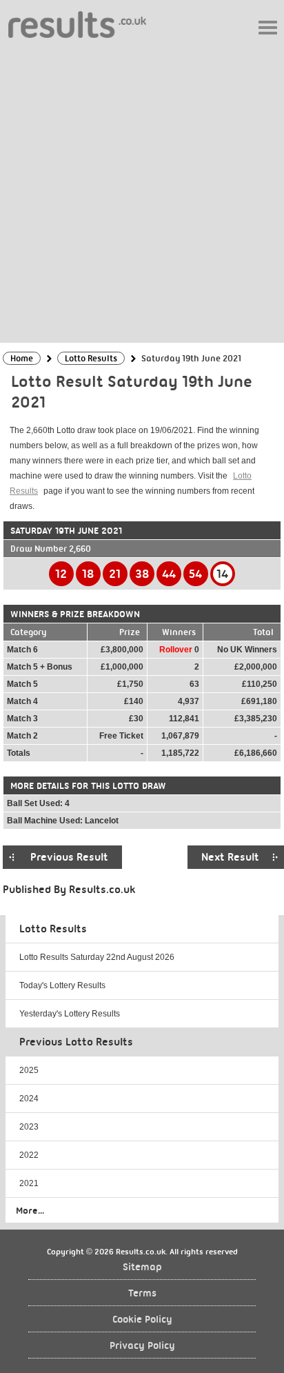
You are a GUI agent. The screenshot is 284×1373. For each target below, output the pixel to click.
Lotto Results (53, 929)
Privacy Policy (142, 1346)
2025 (29, 1070)
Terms (142, 1293)
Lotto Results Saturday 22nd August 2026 (96, 957)
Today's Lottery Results (62, 985)
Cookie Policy (142, 1319)
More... (30, 1210)
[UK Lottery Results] (77, 24)
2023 (29, 1127)
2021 (29, 1183)
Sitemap (142, 1267)
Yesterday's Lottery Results (69, 1014)
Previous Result (69, 857)
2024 (29, 1098)
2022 (29, 1155)
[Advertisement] (142, 190)
